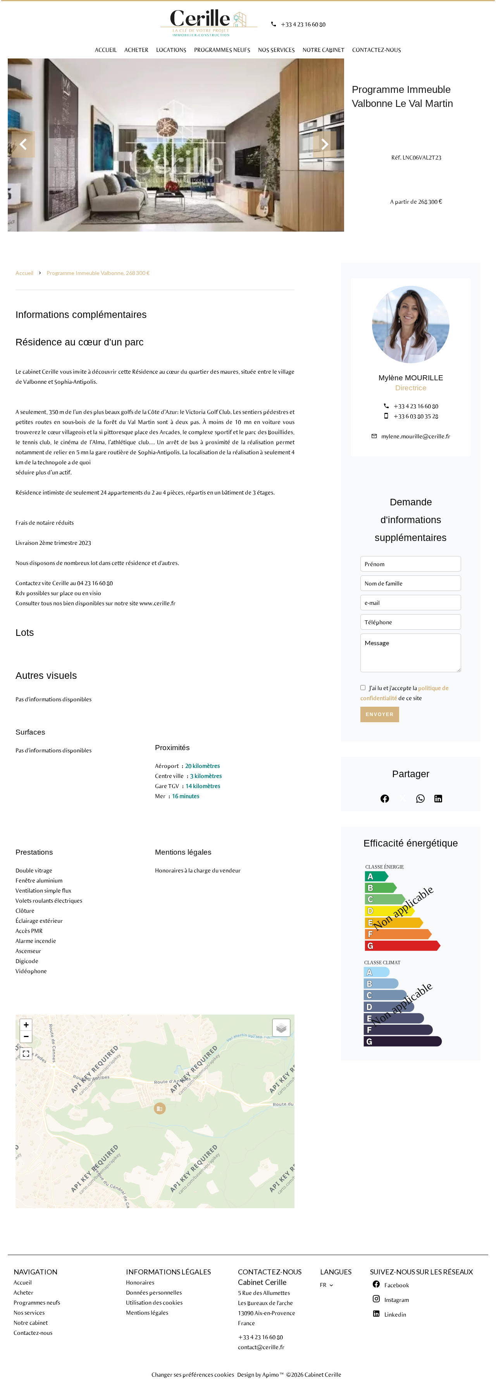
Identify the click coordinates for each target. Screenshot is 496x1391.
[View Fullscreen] (26, 1054)
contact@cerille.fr (261, 1346)
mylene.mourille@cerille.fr (415, 436)
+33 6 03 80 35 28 (415, 415)
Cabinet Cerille (262, 1282)
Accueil (24, 273)
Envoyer (380, 714)
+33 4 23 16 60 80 (303, 24)
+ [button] (26, 1025)
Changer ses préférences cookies (193, 1374)
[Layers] (281, 1027)
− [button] (26, 1036)
